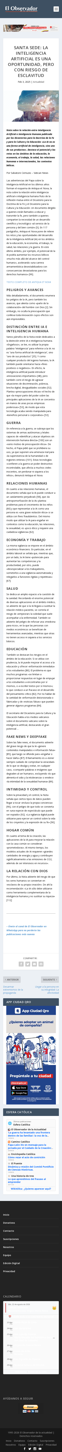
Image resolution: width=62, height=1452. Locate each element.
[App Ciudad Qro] (31, 1055)
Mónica (18, 1354)
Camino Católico (20, 1141)
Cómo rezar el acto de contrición (26, 1157)
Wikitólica (16, 1188)
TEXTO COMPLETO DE (28, 282)
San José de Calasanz (26, 1340)
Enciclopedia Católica (23, 1154)
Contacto (8, 1230)
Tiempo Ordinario (18, 1307)
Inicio (6, 1214)
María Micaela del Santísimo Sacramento (37, 1337)
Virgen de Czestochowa (27, 1345)
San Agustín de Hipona (27, 1359)
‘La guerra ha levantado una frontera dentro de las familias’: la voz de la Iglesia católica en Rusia (29, 1135)
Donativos (9, 1222)
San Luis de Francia (25, 1334)
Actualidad (38, 81)
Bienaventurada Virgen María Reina (28, 1310)
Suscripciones (11, 1239)
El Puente (16, 1163)
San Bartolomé (22, 1328)
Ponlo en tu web (37, 1371)
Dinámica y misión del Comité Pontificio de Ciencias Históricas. (31, 1168)
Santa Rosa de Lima (25, 1322)
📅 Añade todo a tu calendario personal (31, 1316)
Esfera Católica (21, 1124)
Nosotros (8, 1247)
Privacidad (9, 1271)
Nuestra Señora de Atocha (29, 1365)
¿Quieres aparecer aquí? (37, 1188)
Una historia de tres (22, 1175)
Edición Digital (11, 1263)
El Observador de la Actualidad (28, 1129)
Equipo (7, 1255)
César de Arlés (22, 1351)
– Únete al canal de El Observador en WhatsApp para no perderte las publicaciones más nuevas (26, 930)
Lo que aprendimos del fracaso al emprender (27, 1180)
